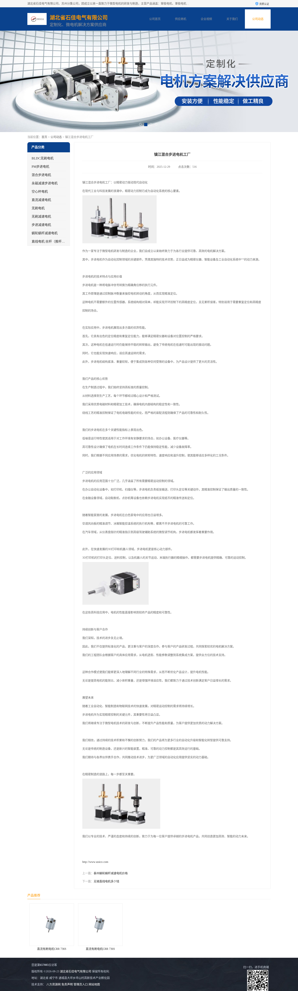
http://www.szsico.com (95, 861)
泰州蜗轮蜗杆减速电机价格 (111, 873)
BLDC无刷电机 (43, 158)
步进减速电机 (41, 225)
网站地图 (94, 984)
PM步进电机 (40, 166)
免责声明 (67, 984)
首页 (44, 137)
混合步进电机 (41, 175)
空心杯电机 (40, 191)
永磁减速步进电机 (45, 183)
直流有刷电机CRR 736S (51, 948)
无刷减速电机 (41, 216)
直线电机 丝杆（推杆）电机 (51, 241)
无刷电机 (38, 208)
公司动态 (258, 18)
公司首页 (155, 18)
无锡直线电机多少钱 (106, 881)
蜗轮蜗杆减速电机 (45, 233)
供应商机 (180, 18)
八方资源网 (53, 984)
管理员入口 (81, 984)
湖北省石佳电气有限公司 (75, 971)
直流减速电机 (41, 200)
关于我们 (232, 18)
